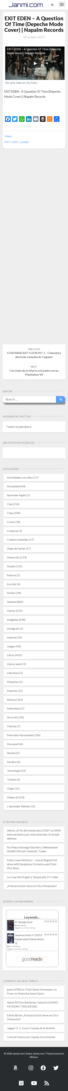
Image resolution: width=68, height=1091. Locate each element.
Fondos (11, 592)
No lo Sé (12, 717)
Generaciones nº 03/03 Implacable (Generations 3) (29, 939)
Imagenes (12, 619)
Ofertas (11, 726)
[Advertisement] (36, 108)
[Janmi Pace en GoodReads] (21, 1081)
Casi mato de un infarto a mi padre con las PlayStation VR (34, 370)
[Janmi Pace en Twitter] (56, 1065)
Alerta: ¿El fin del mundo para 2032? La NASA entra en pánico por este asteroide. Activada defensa (34, 834)
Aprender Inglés (16, 495)
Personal (12, 744)
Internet (12, 637)
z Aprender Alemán (18, 806)
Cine (9, 504)
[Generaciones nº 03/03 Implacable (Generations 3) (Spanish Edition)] (10, 939)
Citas (10, 513)
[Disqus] (34, 205)
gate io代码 (14, 989)
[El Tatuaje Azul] (10, 927)
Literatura (13, 672)
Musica (11, 699)
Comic (11, 521)
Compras (12, 530)
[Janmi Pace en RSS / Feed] (46, 1081)
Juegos (11, 646)
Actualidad (13, 486)
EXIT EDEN (11, 141)
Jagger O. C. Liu (16, 1028)
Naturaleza (13, 708)
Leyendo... (32, 917)
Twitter (11, 779)
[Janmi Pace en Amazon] (15, 1065)
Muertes (12, 690)
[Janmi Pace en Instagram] (31, 1065)
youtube (24, 141)
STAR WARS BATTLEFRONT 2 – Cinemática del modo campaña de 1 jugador (34, 353)
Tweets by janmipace (18, 426)
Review (11, 753)
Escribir (11, 584)
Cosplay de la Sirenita (42, 1028)
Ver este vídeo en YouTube (21, 82)
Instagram (13, 628)
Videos (8, 136)
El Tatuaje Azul (23, 922)
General (11, 601)
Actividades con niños (20, 477)
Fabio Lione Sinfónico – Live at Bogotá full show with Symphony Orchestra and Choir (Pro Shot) (32, 864)
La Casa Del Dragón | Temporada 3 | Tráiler (32, 877)
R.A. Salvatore (14, 946)
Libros (11, 655)
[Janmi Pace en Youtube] (34, 1081)
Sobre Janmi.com (35, 1053)
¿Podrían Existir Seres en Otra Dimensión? (32, 886)
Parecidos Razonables (20, 735)
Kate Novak (21, 925)
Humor (11, 610)
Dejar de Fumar (16, 548)
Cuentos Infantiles (18, 539)
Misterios (13, 681)
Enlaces (11, 575)
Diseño (11, 566)
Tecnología (13, 770)
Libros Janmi (14, 664)
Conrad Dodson (16, 1037)
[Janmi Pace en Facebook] (43, 1065)
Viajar (10, 788)
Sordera (11, 761)
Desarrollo (13, 557)
